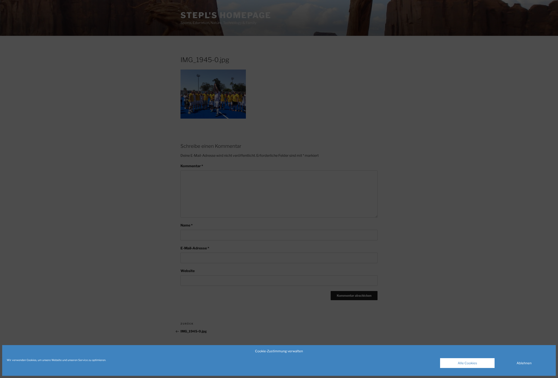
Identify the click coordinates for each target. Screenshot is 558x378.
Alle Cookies (467, 363)
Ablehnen (524, 363)
